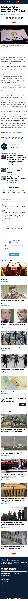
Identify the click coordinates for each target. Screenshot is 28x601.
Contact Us (3, 592)
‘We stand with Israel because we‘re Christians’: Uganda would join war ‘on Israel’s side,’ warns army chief (14, 302)
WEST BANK (15, 133)
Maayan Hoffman (4, 372)
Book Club (3, 583)
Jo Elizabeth (3, 350)
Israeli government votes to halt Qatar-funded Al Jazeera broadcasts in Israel (16, 178)
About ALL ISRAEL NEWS (6, 575)
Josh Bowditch (4, 393)
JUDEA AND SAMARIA (17, 132)
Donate (2, 585)
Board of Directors (5, 579)
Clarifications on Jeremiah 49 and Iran (10, 392)
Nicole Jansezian (4, 281)
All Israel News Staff (5, 14)
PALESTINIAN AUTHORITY (7, 133)
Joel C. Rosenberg (11, 166)
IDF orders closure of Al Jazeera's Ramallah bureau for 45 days (16, 170)
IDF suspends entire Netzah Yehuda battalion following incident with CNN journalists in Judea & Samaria (13, 524)
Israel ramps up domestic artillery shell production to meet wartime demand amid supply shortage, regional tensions (13, 500)
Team (2, 577)
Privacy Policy (4, 590)
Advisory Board (4, 581)
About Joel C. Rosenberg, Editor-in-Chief (10, 573)
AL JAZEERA (9, 132)
